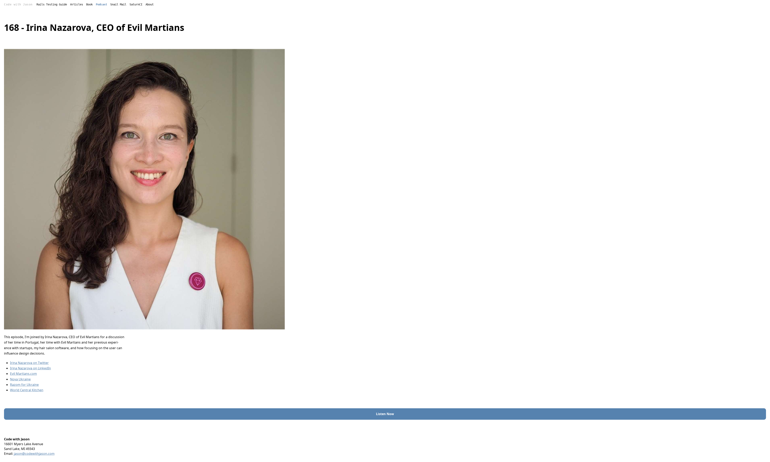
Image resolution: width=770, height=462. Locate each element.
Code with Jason (18, 4)
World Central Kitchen (26, 390)
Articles (76, 4)
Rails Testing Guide (51, 4)
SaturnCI (136, 4)
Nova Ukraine (20, 379)
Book (89, 4)
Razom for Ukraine (24, 384)
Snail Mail (118, 4)
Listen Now (385, 414)
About (150, 4)
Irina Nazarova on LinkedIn (30, 368)
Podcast (101, 4)
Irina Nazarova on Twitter (29, 363)
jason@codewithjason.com (34, 453)
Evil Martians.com (23, 373)
